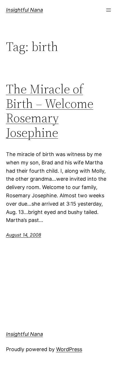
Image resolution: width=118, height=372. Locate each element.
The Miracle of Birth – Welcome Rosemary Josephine (49, 111)
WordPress (69, 349)
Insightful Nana (24, 10)
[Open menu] (108, 10)
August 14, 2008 (23, 235)
